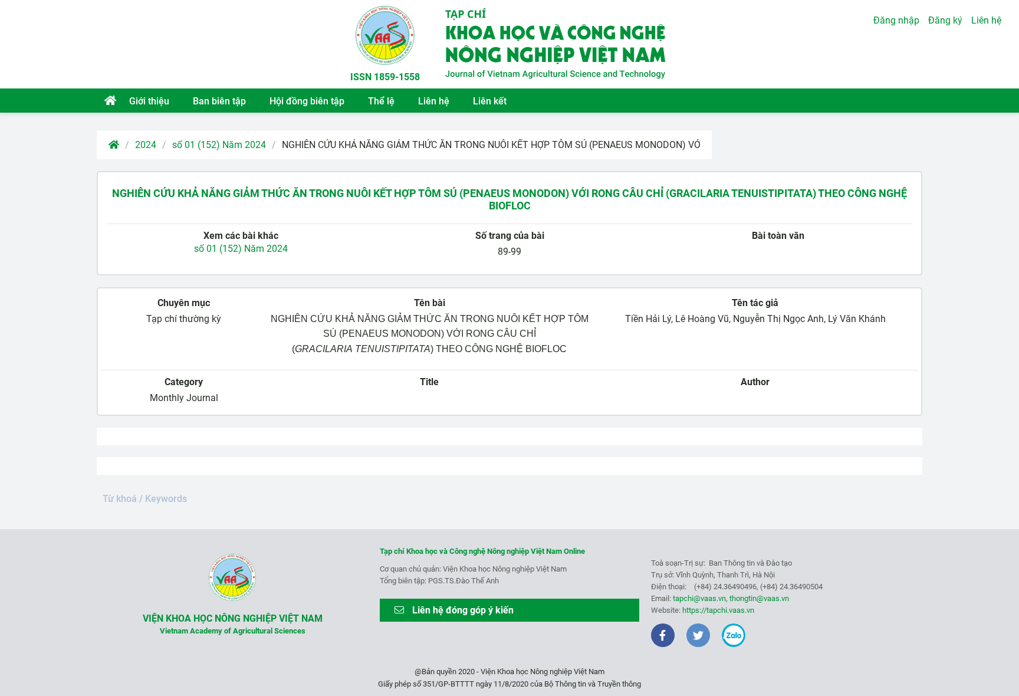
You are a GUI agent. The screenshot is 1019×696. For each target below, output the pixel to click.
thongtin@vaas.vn (759, 598)
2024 (145, 144)
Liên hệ (433, 101)
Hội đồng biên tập (306, 101)
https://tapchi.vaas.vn (718, 610)
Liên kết (490, 101)
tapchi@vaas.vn (699, 598)
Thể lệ (381, 101)
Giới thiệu (149, 101)
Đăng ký (945, 20)
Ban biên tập (219, 101)
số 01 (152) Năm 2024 (219, 144)
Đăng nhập (896, 20)
